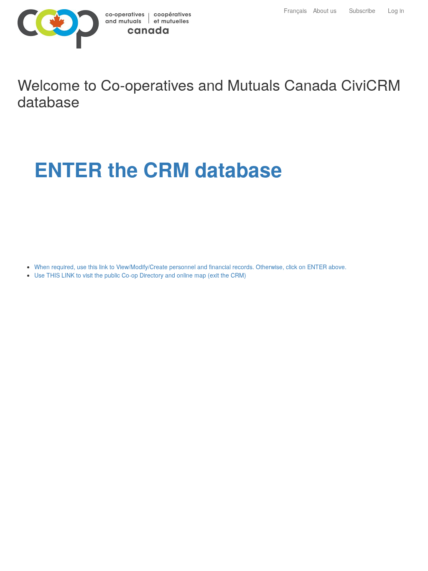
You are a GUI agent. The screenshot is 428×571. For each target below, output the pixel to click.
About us (324, 10)
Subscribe (362, 10)
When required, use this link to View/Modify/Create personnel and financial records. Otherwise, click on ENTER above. (190, 267)
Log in (396, 10)
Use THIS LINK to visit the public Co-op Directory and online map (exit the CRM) (140, 275)
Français (295, 10)
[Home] (107, 25)
